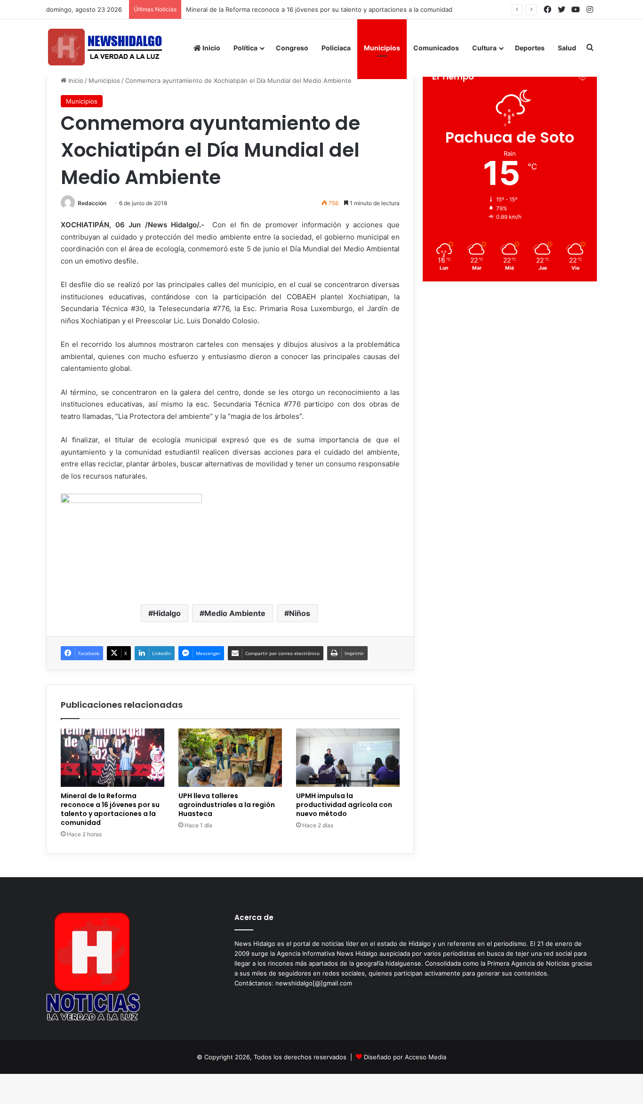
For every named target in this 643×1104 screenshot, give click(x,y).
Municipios (382, 48)
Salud (567, 48)
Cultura (484, 48)
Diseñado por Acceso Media (405, 1057)
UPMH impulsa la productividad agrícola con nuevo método (344, 804)
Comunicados (436, 48)
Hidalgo (167, 613)
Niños (299, 613)
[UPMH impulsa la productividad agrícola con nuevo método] (348, 757)
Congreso (292, 48)
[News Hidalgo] (105, 47)
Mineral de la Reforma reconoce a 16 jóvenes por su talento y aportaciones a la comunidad (319, 9)
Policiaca (336, 48)
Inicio (210, 48)
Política (245, 48)
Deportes (530, 48)
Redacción (92, 203)
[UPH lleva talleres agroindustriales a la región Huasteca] (230, 757)
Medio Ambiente (234, 613)
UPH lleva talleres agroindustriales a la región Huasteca (226, 804)
